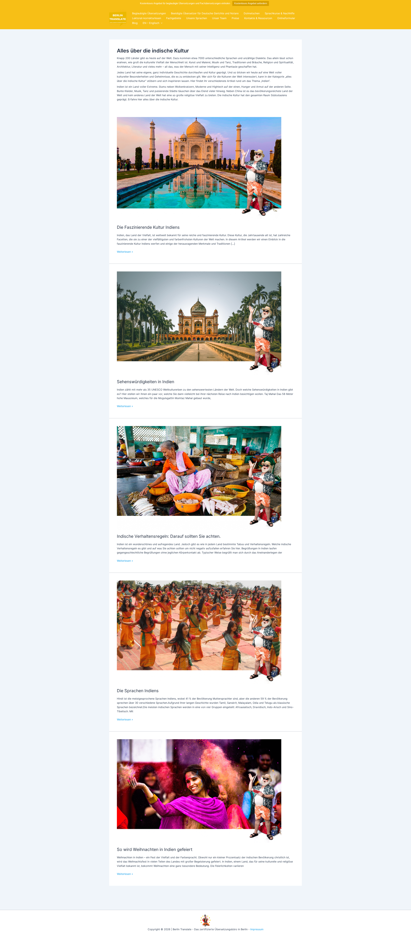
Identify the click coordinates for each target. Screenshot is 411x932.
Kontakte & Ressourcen (258, 18)
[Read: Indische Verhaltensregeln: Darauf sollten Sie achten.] (199, 477)
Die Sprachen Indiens (138, 690)
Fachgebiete (173, 18)
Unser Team (219, 18)
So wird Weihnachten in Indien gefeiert (154, 849)
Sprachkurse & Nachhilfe (279, 13)
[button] (160, 23)
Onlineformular (286, 18)
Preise (235, 18)
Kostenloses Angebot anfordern (250, 3)
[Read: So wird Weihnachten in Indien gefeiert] (199, 790)
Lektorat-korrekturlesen (146, 18)
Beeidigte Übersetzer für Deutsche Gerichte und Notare (205, 13)
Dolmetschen (252, 13)
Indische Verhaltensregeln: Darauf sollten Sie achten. (169, 536)
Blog (135, 23)
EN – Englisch (151, 23)
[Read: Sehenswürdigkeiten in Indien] (199, 323)
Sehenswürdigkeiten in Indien (145, 381)
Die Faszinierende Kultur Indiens (148, 227)
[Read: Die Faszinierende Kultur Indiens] (199, 168)
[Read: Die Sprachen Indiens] (199, 632)
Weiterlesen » (125, 252)
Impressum (256, 929)
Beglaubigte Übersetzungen (149, 13)
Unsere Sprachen (196, 18)
